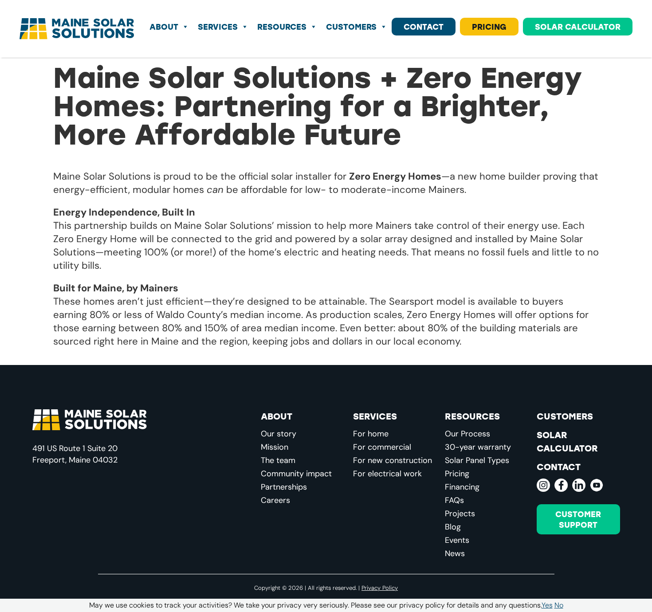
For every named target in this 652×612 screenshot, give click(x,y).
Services (218, 26)
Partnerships (284, 487)
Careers (275, 500)
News (455, 553)
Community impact (296, 474)
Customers (351, 26)
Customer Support (578, 519)
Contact (424, 26)
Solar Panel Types (477, 460)
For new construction (392, 460)
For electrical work (387, 474)
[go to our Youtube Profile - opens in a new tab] (596, 485)
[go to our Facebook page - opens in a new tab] (561, 485)
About (163, 26)
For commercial (382, 447)
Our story (278, 434)
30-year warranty (478, 447)
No (558, 605)
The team (278, 460)
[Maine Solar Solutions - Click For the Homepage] (77, 28)
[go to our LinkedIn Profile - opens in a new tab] (578, 485)
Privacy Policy (379, 587)
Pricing (489, 26)
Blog (453, 527)
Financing (462, 487)
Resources (281, 26)
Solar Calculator (578, 26)
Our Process (467, 434)
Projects (460, 513)
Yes (547, 605)
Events (457, 540)
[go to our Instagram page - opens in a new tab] (543, 485)
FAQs (454, 500)
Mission (274, 447)
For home (371, 434)
